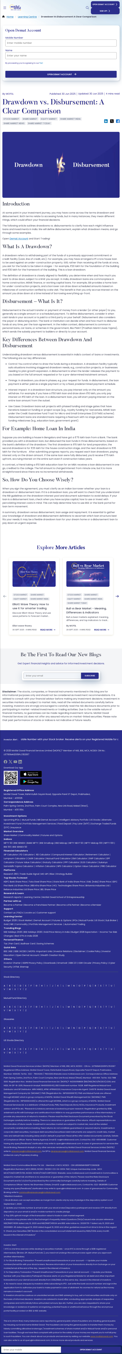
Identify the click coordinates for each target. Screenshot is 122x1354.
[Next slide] (117, 596)
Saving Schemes (45, 943)
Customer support (46, 912)
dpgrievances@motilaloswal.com (67, 1151)
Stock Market (25, 920)
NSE (10, 951)
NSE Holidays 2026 (13, 931)
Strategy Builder (64, 873)
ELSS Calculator (89, 862)
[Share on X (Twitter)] (112, 121)
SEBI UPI (103, 11)
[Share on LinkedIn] (106, 121)
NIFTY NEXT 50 (76, 843)
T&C (41, 63)
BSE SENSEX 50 (20, 846)
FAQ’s (20, 912)
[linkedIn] (20, 762)
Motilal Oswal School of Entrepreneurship (63, 897)
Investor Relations (63, 951)
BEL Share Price (48, 889)
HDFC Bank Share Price (15, 881)
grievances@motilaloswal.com (26, 1151)
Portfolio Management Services (39, 823)
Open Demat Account (103, 4)
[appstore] (31, 774)
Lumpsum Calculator (15, 858)
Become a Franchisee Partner (39, 904)
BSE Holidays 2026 (33, 931)
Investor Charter (12, 962)
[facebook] (5, 762)
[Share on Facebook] (118, 121)
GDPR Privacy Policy (32, 962)
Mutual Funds (29, 819)
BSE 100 (7, 846)
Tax (5, 943)
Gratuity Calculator (53, 862)
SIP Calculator (11, 854)
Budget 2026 (10, 920)
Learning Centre (31, 897)
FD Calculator (27, 854)
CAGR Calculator (36, 858)
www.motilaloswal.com (101, 1336)
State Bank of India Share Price (69, 881)
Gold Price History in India (57, 931)
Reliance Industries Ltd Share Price (21, 889)
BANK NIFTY (32, 843)
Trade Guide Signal (29, 873)
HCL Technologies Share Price (68, 885)
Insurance (16, 827)
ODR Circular (84, 962)
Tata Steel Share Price (40, 881)
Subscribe (90, 675)
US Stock (99, 920)
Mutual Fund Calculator (58, 858)
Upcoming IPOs (11, 819)
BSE (5, 951)
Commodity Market (29, 835)
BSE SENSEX (19, 843)
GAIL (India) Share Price (99, 881)
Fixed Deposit (64, 823)
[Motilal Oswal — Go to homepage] (15, 8)
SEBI (16, 951)
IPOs (75, 920)
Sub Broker (111, 920)
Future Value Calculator (28, 862)
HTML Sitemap (21, 966)
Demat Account (19, 238)
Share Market (10, 835)
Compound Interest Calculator (68, 854)
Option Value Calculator (86, 866)
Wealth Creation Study (53, 955)
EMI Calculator (79, 858)
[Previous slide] (4, 596)
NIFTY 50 (8, 843)
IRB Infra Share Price (41, 885)
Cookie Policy (94, 951)
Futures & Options (62, 920)
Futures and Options (51, 835)
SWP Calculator (97, 858)
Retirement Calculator (97, 854)
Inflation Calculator (45, 866)
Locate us (30, 912)
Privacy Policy (100, 962)
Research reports (12, 897)
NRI (11, 924)
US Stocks (95, 819)
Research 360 (11, 873)
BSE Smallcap (47, 843)
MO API (44, 873)
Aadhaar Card (28, 943)
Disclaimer (79, 951)
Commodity (21, 924)
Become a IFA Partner (68, 904)
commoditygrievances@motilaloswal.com (39, 1192)
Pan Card (14, 943)
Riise (52, 873)
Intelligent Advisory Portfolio (74, 819)
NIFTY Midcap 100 (94, 843)
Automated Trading (75, 924)
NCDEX (23, 951)
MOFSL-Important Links (40, 951)
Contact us (9, 912)
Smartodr (62, 962)
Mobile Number (14, 37)
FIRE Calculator (108, 866)
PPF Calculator (71, 862)
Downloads (50, 962)
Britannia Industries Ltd (97, 885)
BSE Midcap (61, 843)
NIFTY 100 (109, 843)
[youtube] (15, 762)
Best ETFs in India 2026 (26, 935)
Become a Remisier (91, 904)
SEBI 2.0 (72, 962)
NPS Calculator (65, 866)
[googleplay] (31, 781)
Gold (6, 924)
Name (8, 50)
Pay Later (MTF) (81, 823)
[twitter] (10, 762)
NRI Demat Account (47, 819)
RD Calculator (43, 854)
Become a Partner (13, 904)
